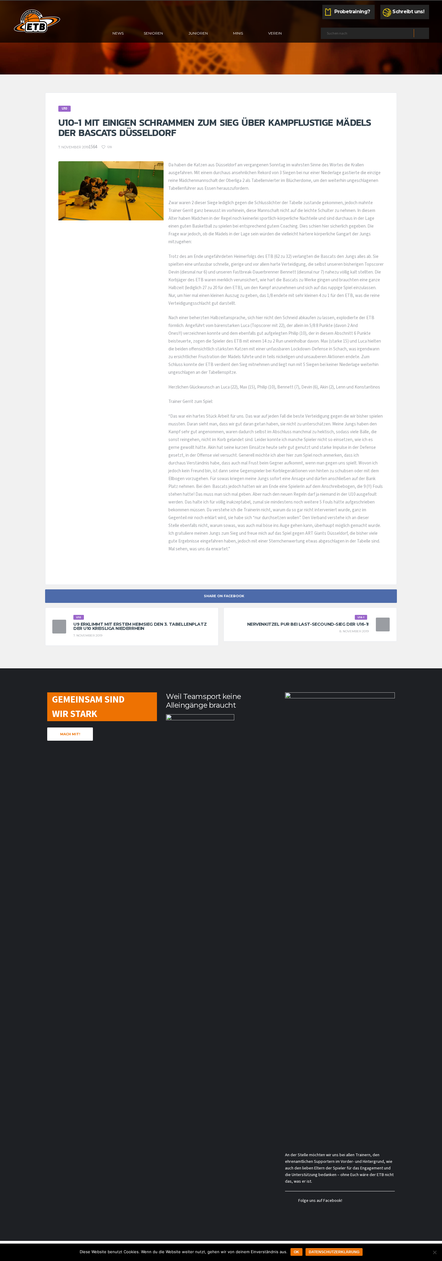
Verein (275, 33)
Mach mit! (70, 734)
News (118, 33)
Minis (238, 33)
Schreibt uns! (408, 11)
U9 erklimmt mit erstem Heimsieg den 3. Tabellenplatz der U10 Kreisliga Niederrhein (140, 626)
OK (296, 1252)
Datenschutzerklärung (334, 1252)
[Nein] (434, 1252)
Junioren (198, 33)
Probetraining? (352, 11)
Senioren (153, 33)
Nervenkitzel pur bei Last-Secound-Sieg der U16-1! (308, 624)
